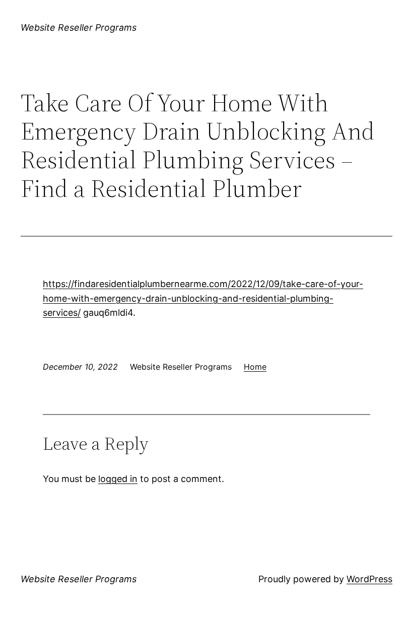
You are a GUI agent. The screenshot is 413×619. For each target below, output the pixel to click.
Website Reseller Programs (78, 27)
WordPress (369, 579)
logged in (117, 478)
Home (255, 367)
